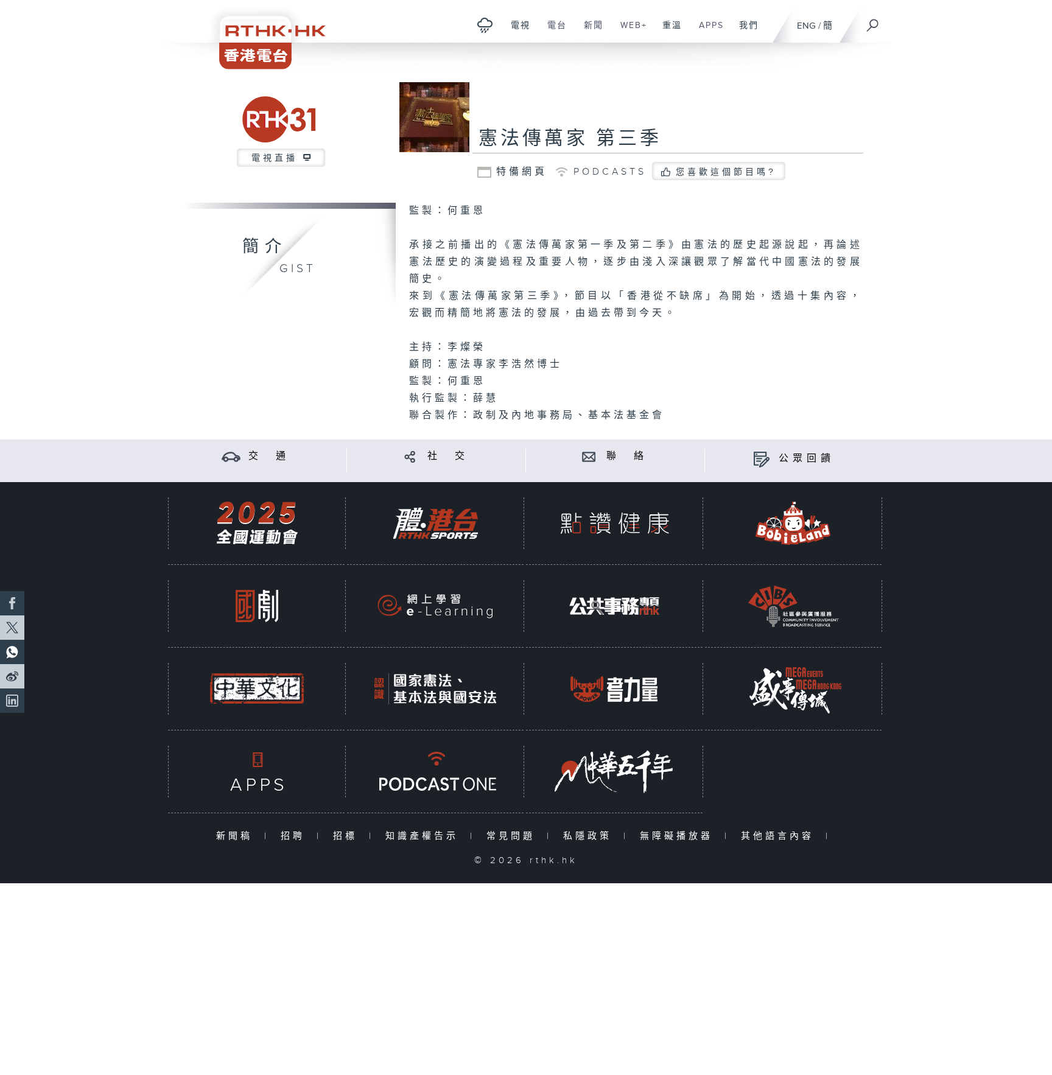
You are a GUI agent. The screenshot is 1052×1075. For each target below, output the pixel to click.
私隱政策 (590, 836)
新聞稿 (237, 836)
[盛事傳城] (793, 689)
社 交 (448, 456)
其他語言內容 (780, 836)
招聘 (295, 836)
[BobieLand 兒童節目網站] (793, 523)
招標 (348, 836)
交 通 (269, 456)
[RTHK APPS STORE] (257, 771)
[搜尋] (873, 21)
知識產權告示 (424, 836)
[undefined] (485, 24)
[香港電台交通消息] (231, 456)
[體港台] (435, 523)
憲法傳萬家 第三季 (570, 139)
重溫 (667, 32)
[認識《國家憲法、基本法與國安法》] (435, 689)
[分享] (410, 456)
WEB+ (629, 32)
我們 (744, 32)
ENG (806, 26)
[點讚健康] (614, 523)
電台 (552, 32)
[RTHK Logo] (264, 34)
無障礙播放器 (679, 836)
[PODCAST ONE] (435, 771)
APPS (707, 32)
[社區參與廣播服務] (793, 606)
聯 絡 (627, 456)
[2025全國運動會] (257, 523)
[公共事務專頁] (614, 606)
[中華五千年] (614, 771)
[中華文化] (257, 689)
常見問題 (513, 836)
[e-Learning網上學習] (435, 606)
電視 (516, 32)
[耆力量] (614, 689)
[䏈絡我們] (589, 456)
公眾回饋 (807, 458)
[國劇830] (257, 606)
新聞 (589, 32)
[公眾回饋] (761, 458)
